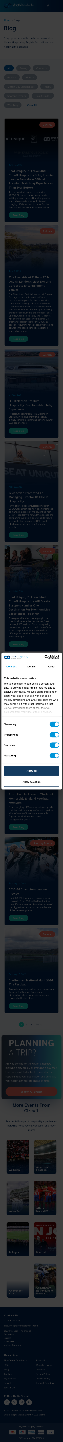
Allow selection (31, 781)
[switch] (54, 734)
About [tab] (51, 666)
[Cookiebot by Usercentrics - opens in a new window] (45, 657)
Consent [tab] (11, 666)
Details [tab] (31, 666)
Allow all (32, 770)
